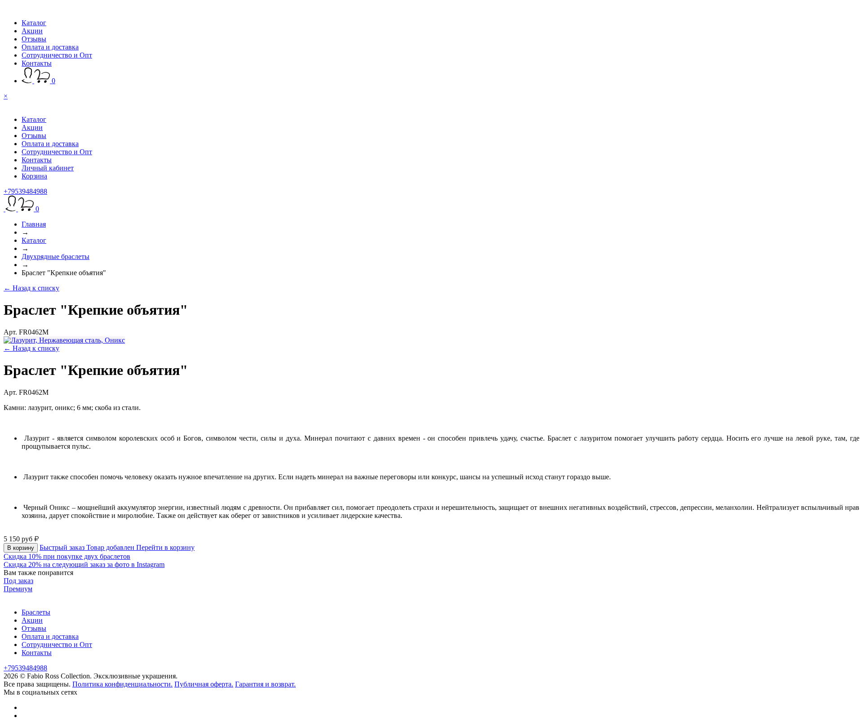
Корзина (34, 176)
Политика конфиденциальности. (122, 684)
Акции (32, 31)
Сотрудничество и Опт (57, 55)
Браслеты (36, 612)
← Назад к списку (31, 288)
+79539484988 (25, 191)
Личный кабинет (48, 168)
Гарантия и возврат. (265, 684)
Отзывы (34, 39)
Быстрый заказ (63, 547)
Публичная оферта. (203, 684)
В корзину (20, 547)
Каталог (34, 23)
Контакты (37, 63)
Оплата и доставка (50, 47)
